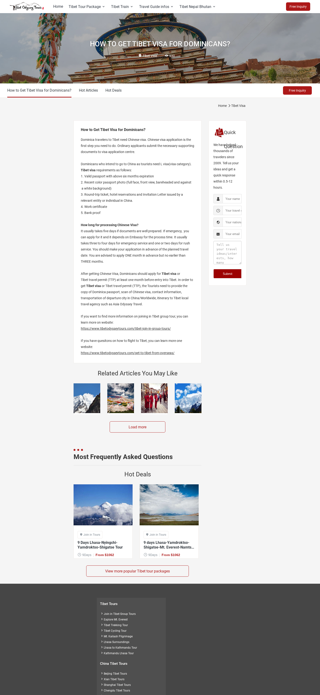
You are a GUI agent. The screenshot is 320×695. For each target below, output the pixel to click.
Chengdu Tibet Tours (115, 690)
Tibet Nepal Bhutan (197, 6)
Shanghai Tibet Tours (115, 685)
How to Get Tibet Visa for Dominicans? (39, 90)
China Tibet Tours (113, 663)
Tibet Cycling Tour (113, 630)
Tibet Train (122, 6)
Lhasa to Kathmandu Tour (118, 647)
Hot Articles (88, 90)
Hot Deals (113, 90)
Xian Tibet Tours (112, 679)
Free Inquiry (297, 90)
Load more (137, 427)
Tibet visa (88, 170)
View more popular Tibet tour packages (137, 571)
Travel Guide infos (156, 6)
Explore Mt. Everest (114, 619)
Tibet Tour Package (87, 6)
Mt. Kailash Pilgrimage (116, 636)
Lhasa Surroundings (114, 642)
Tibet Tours (109, 604)
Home (58, 6)
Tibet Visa (238, 106)
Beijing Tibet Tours (113, 673)
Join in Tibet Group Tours (118, 614)
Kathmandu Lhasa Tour (117, 653)
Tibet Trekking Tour (114, 625)
